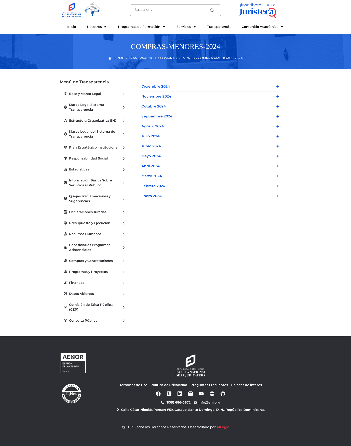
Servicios (184, 27)
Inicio (71, 27)
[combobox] (167, 9)
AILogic (223, 427)
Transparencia (219, 27)
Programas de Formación (139, 27)
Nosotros (94, 27)
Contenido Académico (260, 27)
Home (118, 58)
